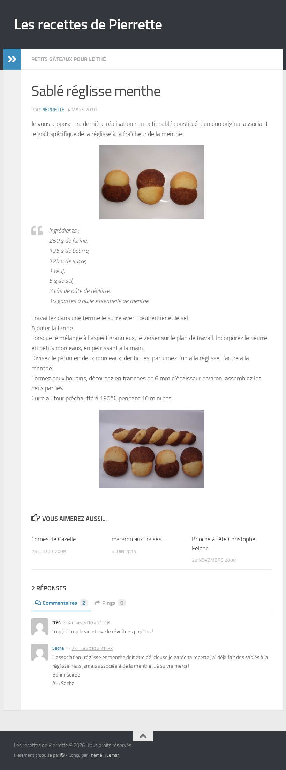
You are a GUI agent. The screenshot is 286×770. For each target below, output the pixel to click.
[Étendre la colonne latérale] (12, 59)
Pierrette (53, 110)
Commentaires (64, 602)
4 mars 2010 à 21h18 (89, 622)
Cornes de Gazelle (53, 539)
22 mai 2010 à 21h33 (92, 648)
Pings (112, 602)
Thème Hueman (104, 755)
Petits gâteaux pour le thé (68, 59)
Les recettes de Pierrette (88, 24)
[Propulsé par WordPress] (62, 755)
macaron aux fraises (136, 539)
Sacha (58, 648)
